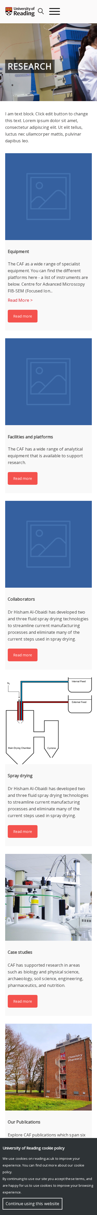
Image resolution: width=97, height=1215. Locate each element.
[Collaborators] (48, 544)
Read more (22, 316)
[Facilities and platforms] (48, 381)
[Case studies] (48, 897)
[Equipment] (48, 196)
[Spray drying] (48, 720)
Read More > (20, 300)
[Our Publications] (48, 1067)
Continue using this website (32, 1203)
